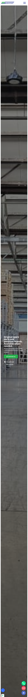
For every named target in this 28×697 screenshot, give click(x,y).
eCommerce (10, 356)
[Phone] (24, 683)
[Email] (24, 688)
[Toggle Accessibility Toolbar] (3, 690)
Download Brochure (10, 363)
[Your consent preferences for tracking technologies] (2, 695)
